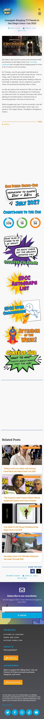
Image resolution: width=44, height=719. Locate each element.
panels (7, 124)
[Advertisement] (22, 3)
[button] (39, 9)
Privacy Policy (6, 705)
